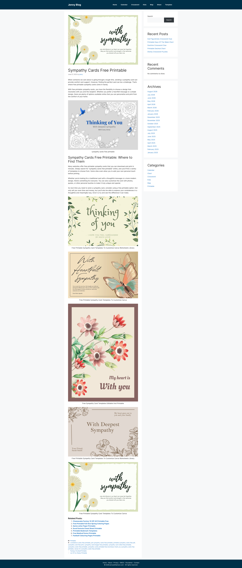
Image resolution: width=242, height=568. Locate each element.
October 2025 (152, 124)
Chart (149, 173)
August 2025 (152, 130)
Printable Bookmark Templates (85, 531)
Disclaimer (129, 563)
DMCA (122, 563)
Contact (136, 563)
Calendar (124, 5)
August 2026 (152, 92)
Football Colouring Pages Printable (86, 536)
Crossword (135, 5)
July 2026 (151, 95)
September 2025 (153, 127)
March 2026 (152, 108)
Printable (73, 540)
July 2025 (151, 133)
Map (151, 5)
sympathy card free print (76, 545)
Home (115, 5)
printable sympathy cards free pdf (124, 542)
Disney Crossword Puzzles (157, 52)
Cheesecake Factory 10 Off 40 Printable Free (91, 521)
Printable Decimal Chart (156, 48)
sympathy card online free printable (120, 545)
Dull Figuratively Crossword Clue (159, 39)
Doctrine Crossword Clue (156, 45)
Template (168, 5)
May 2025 (151, 140)
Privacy (116, 563)
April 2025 (151, 143)
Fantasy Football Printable (78, 551)
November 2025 (153, 120)
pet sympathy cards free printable (102, 542)
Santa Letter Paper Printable (84, 526)
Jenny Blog (74, 4)
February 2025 (153, 149)
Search (150, 16)
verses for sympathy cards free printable (87, 549)
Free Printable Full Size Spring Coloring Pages (91, 524)
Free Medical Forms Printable (84, 533)
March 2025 (152, 146)
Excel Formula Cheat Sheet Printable (87, 528)
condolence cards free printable (80, 542)
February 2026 (153, 111)
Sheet (159, 5)
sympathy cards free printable (77, 547)
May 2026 (151, 101)
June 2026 (151, 98)
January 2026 (152, 114)
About (110, 563)
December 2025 (153, 117)
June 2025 (151, 136)
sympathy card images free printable (96, 545)
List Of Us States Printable (78, 553)
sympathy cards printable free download (101, 547)
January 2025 (152, 152)
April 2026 (151, 104)
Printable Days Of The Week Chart (160, 42)
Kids (144, 5)
